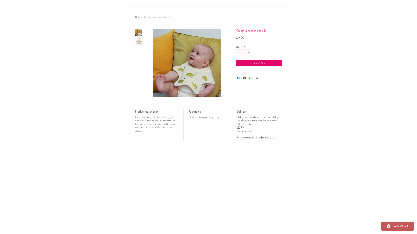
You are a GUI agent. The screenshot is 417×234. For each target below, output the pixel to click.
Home (138, 17)
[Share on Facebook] (238, 78)
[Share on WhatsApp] (251, 78)
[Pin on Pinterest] (244, 78)
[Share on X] (257, 78)
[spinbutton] (243, 52)
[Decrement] (238, 52)
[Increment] (249, 52)
